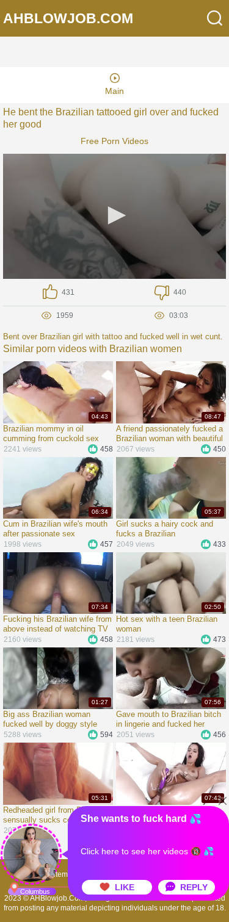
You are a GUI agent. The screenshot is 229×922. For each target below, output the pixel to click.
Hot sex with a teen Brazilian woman (166, 623)
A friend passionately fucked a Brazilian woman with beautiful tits (169, 434)
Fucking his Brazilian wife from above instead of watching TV (57, 623)
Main (114, 91)
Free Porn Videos (114, 141)
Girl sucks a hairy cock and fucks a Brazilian (164, 528)
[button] (114, 215)
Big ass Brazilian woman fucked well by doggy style (50, 719)
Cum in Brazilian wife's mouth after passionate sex (55, 528)
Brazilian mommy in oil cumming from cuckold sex (51, 433)
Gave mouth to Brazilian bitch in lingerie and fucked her (168, 719)
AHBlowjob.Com (68, 19)
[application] (114, 216)
